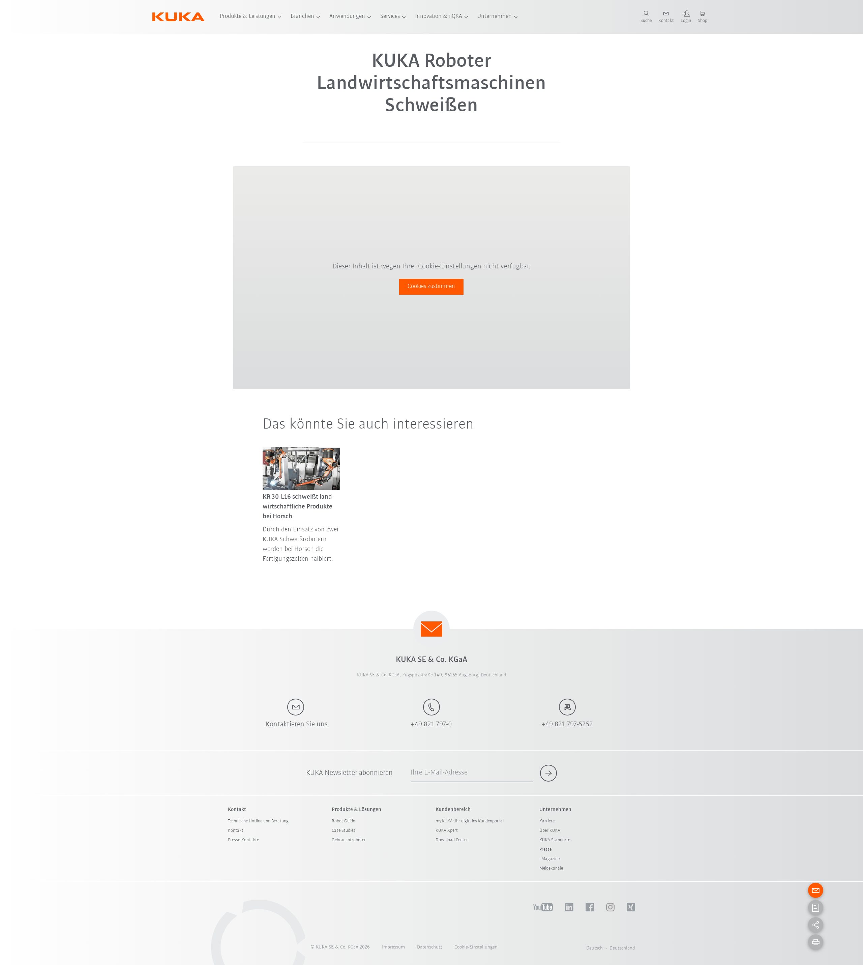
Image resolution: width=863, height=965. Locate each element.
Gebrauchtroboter (349, 840)
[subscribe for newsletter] (548, 773)
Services (390, 16)
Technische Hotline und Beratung (258, 821)
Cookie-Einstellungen (476, 947)
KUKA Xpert (447, 830)
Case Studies (343, 830)
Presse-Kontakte (243, 840)
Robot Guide (343, 821)
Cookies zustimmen (431, 287)
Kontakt (235, 830)
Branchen (302, 16)
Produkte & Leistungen (247, 16)
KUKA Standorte (554, 840)
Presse (545, 849)
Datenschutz (429, 947)
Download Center (452, 840)
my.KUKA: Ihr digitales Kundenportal (470, 821)
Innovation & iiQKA (438, 16)
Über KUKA (549, 830)
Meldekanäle (551, 868)
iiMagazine (549, 858)
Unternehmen (494, 16)
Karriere (547, 821)
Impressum (393, 947)
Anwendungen (347, 16)
